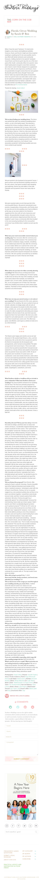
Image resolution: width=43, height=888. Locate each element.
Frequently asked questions (11, 852)
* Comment (10, 742)
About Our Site (10, 860)
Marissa (9, 37)
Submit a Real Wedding (9, 856)
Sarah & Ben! (21, 88)
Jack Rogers (23, 686)
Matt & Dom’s (21, 678)
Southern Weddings (21, 8)
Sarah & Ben (18, 675)
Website (8, 737)
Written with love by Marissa (19, 696)
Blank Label (33, 688)
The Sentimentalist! (21, 85)
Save (8, 104)
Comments (21, 702)
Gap (9, 690)
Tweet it (9, 110)
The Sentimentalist (14, 684)
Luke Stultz (30, 680)
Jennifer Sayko (32, 675)
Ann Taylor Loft (14, 688)
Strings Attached (19, 680)
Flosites (22, 879)
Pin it (8, 111)
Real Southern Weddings (22, 37)
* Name (8, 726)
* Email (8, 731)
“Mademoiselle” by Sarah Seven (23, 682)
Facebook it (10, 108)
